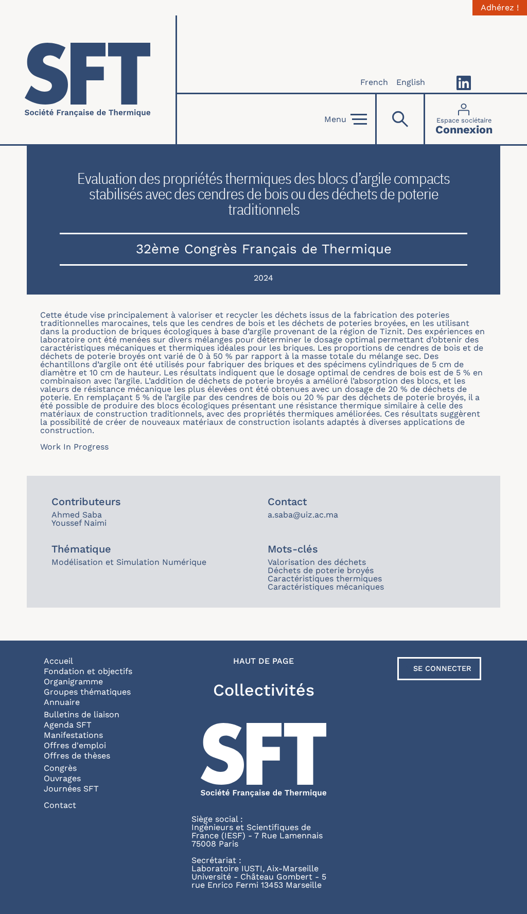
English (410, 82)
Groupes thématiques (87, 692)
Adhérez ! (500, 8)
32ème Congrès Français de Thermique (264, 248)
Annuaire (62, 702)
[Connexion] (464, 119)
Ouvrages (62, 778)
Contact (60, 805)
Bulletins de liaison (81, 714)
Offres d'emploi (75, 745)
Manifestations (73, 735)
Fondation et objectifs (88, 671)
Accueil (58, 661)
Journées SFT (71, 789)
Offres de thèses (77, 756)
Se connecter (442, 668)
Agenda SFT (68, 725)
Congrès (60, 768)
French (374, 82)
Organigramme (73, 681)
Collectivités (263, 690)
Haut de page (263, 661)
